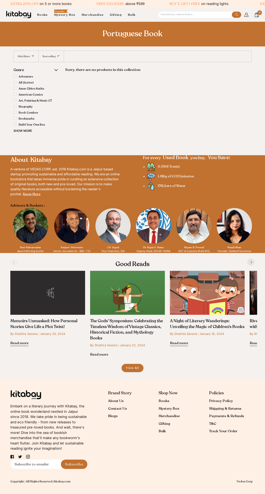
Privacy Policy (221, 400)
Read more (19, 343)
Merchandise (169, 416)
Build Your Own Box (32, 125)
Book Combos (28, 113)
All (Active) (26, 83)
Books (164, 400)
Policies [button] (216, 393)
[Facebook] (12, 457)
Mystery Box (169, 408)
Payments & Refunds (226, 416)
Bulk (162, 431)
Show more (22, 130)
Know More (31, 194)
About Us (116, 400)
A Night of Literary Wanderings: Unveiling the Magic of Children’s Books (207, 323)
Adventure (26, 77)
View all (132, 368)
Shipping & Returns (225, 408)
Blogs (113, 416)
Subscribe (74, 464)
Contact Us (117, 408)
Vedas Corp (245, 481)
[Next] (251, 262)
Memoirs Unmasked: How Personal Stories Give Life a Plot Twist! (43, 323)
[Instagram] (28, 457)
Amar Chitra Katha (31, 89)
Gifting (164, 423)
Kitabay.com (62, 481)
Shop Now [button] (168, 393)
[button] (44, 15)
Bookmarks (26, 119)
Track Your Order (223, 431)
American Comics (31, 95)
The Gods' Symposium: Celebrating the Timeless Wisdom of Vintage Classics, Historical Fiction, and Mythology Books (126, 329)
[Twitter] (20, 457)
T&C (212, 423)
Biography (26, 107)
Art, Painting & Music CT (35, 101)
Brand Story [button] (120, 393)
